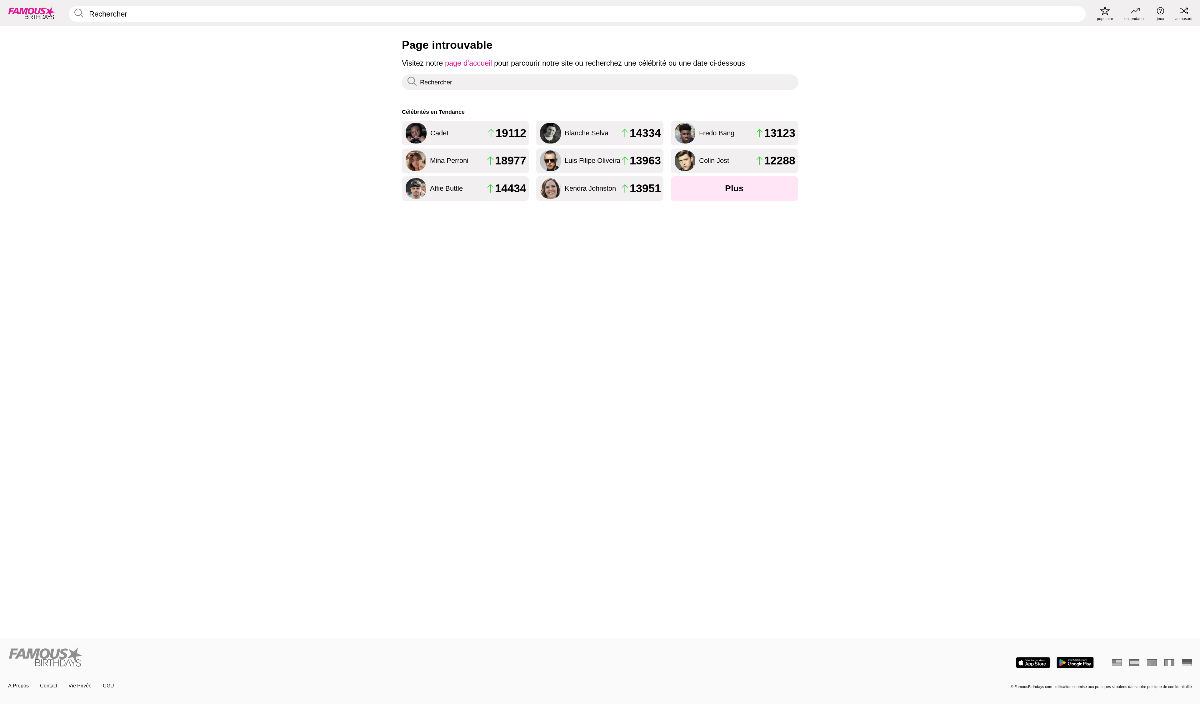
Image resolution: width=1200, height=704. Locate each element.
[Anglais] (1117, 662)
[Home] (302, 657)
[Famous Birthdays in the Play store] (1075, 662)
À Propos (18, 685)
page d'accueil (468, 63)
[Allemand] (1187, 662)
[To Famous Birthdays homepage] (32, 13)
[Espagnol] (1134, 662)
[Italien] (1169, 662)
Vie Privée (80, 685)
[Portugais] (1152, 662)
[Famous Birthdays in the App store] (1033, 662)
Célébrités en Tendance (433, 111)
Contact (48, 685)
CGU (108, 685)
